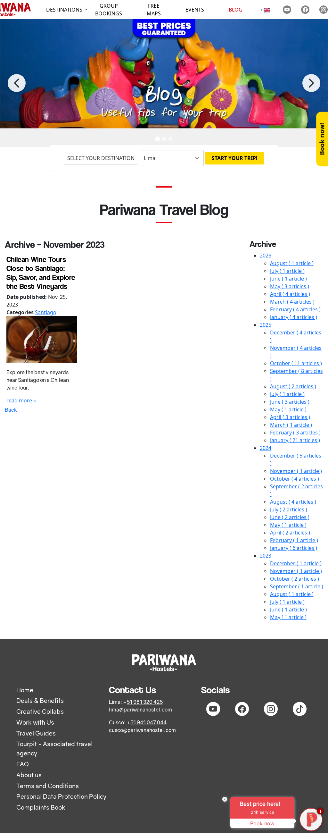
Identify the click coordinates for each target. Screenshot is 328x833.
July (287, 270)
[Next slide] (311, 83)
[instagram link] (323, 9)
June (288, 278)
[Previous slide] (17, 83)
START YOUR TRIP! (235, 158)
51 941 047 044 (148, 722)
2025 (265, 324)
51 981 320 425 (145, 702)
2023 (265, 555)
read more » (21, 400)
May (289, 286)
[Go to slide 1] (157, 139)
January (293, 317)
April (290, 294)
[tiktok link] (300, 709)
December (296, 563)
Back (11, 410)
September (296, 586)
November (296, 471)
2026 (265, 255)
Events (194, 9)
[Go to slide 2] (164, 139)
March (292, 301)
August (292, 263)
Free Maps (154, 9)
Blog (235, 9)
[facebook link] (305, 9)
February (295, 309)
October (296, 363)
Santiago (45, 312)
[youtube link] (287, 9)
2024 (265, 447)
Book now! (321, 139)
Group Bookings (108, 9)
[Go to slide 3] (170, 139)
